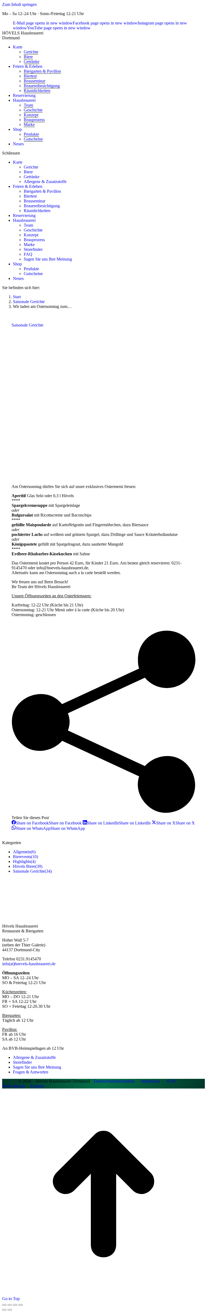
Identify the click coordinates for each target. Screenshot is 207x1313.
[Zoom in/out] (20, 1305)
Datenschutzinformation (114, 1081)
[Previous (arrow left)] (4, 1310)
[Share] (10, 1305)
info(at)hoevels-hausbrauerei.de (29, 963)
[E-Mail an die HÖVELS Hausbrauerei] (5, 1081)
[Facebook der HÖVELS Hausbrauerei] (10, 1081)
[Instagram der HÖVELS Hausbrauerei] (15, 1081)
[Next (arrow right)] (10, 1310)
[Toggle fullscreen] (15, 1305)
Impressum (150, 1081)
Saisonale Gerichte (27, 325)
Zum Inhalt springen (19, 4)
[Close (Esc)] (4, 1305)
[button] (103, 153)
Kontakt (37, 1086)
